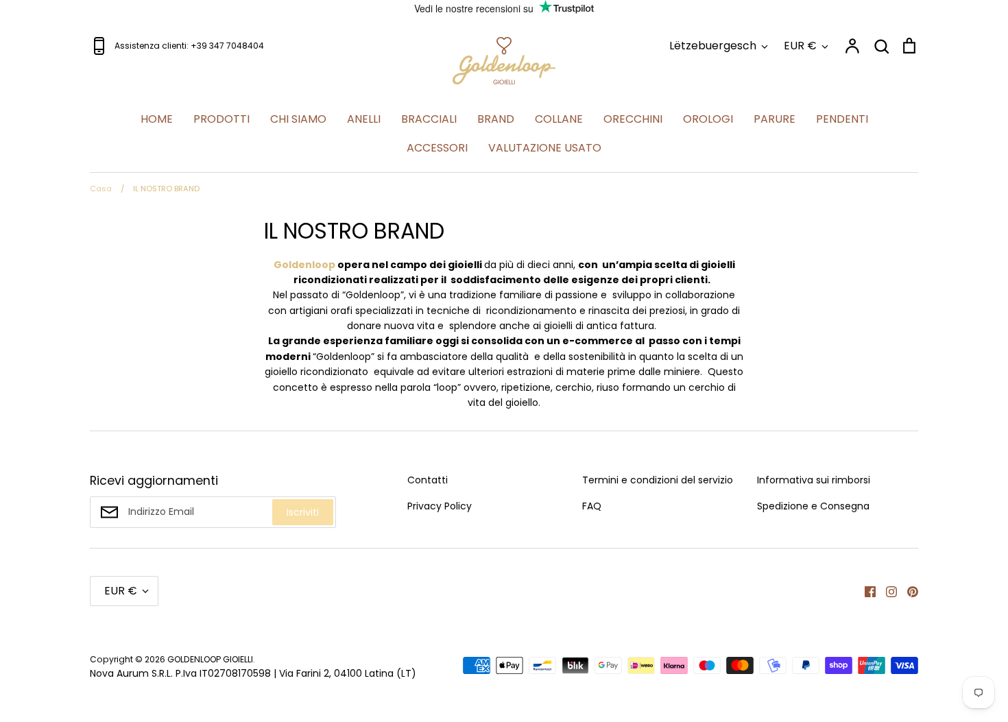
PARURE (774, 119)
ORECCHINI (632, 119)
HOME (157, 119)
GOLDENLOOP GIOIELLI (210, 659)
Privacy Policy (439, 506)
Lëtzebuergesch (712, 45)
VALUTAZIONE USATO (544, 148)
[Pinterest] (907, 591)
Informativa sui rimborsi (813, 480)
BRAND (495, 119)
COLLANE (559, 119)
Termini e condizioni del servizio (657, 480)
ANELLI (364, 119)
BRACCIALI (429, 119)
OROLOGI (708, 119)
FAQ (591, 506)
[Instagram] (886, 591)
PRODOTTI (221, 119)
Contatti (427, 480)
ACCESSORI (437, 148)
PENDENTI (842, 119)
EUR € (800, 45)
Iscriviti (303, 512)
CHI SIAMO (298, 119)
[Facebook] (865, 591)
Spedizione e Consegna (813, 506)
